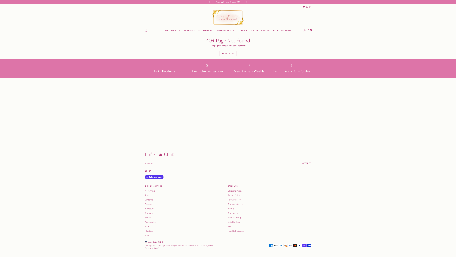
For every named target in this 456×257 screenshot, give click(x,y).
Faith (147, 226)
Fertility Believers (236, 231)
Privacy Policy (234, 200)
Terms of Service (235, 204)
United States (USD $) (155, 242)
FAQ (230, 226)
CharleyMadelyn (164, 246)
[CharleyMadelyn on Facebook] (304, 7)
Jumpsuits (149, 209)
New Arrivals (150, 191)
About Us (232, 209)
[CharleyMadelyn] (228, 17)
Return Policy (234, 195)
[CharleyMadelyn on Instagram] (307, 7)
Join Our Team (234, 222)
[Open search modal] (146, 30)
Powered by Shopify (152, 248)
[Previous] (209, 2)
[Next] (246, 2)
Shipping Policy (235, 191)
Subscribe (306, 163)
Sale (147, 235)
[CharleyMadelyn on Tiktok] (310, 7)
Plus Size (149, 231)
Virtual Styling (234, 217)
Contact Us (233, 213)
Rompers (149, 213)
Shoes (148, 217)
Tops (147, 195)
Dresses (148, 204)
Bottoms (149, 200)
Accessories (150, 222)
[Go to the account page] (304, 30)
